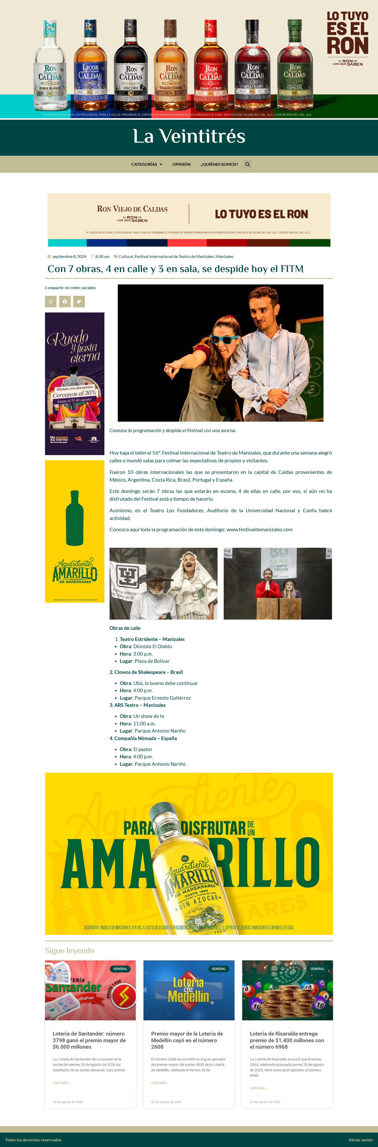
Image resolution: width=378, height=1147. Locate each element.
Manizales (224, 256)
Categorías (144, 164)
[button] (247, 164)
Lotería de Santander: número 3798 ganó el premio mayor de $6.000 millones (89, 1040)
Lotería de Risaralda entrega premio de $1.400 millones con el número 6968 (287, 1040)
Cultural (126, 256)
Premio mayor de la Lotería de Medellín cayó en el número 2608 (187, 1040)
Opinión (182, 164)
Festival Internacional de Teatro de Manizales (174, 256)
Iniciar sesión (361, 1139)
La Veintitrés (189, 137)
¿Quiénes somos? (219, 164)
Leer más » (61, 1083)
